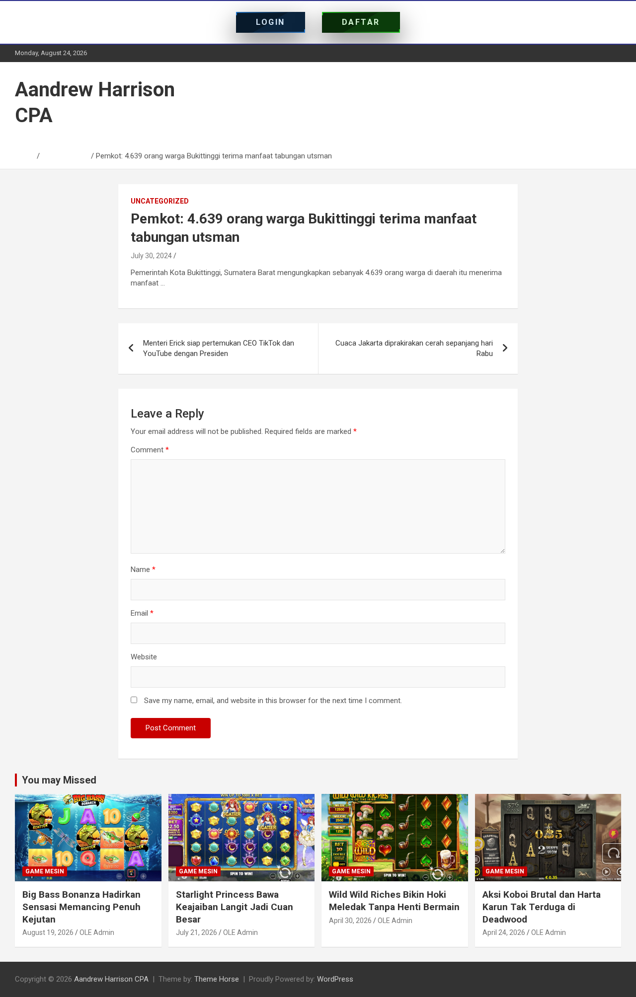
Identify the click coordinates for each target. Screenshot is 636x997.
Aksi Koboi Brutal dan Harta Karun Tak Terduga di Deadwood (541, 907)
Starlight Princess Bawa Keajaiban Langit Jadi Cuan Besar (234, 907)
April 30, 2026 (350, 921)
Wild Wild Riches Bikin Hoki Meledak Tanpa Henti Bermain (394, 901)
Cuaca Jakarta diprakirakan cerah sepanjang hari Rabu (414, 348)
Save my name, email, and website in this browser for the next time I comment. (273, 700)
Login (270, 22)
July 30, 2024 (151, 256)
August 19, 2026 (48, 932)
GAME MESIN (44, 871)
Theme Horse (216, 979)
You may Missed (59, 780)
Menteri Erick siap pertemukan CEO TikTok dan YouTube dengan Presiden (218, 348)
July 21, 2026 (196, 932)
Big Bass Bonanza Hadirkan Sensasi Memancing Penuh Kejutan (81, 907)
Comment (150, 449)
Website (144, 656)
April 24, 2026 (503, 932)
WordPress (335, 979)
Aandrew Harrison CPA (111, 979)
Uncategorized (160, 201)
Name (143, 569)
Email (142, 613)
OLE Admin (97, 932)
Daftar (361, 22)
